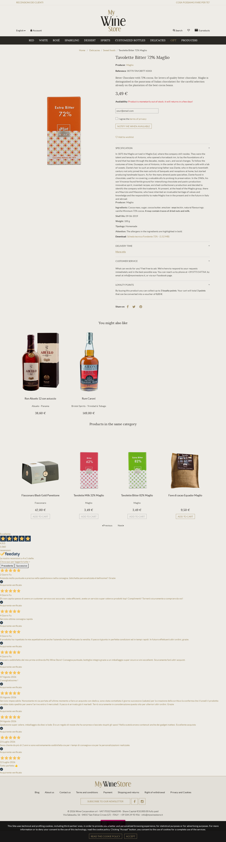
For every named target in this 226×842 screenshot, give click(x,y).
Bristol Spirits (78, 406)
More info (120, 251)
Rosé (56, 40)
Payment (107, 792)
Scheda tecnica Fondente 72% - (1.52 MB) (148, 236)
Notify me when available (133, 126)
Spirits (105, 40)
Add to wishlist (126, 137)
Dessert (90, 40)
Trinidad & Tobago (96, 406)
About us (49, 792)
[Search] (174, 30)
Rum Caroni (88, 398)
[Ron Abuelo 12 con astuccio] (40, 362)
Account (37, 30)
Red (31, 40)
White (43, 40)
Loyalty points (124, 285)
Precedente (7, 565)
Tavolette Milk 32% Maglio (89, 495)
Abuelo (35, 406)
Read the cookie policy (105, 836)
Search (179, 30)
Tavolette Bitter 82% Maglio (137, 495)
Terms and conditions (87, 792)
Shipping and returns (128, 792)
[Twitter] (134, 306)
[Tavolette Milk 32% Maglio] (89, 460)
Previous (107, 525)
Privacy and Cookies (180, 792)
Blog (37, 792)
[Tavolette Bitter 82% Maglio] (137, 460)
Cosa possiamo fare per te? (193, 2)
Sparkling (72, 40)
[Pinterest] (141, 306)
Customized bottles (130, 40)
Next (120, 525)
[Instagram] (142, 801)
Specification (124, 148)
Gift (173, 40)
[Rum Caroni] (89, 362)
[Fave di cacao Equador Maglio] (185, 460)
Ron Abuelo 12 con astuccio (40, 398)
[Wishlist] (188, 30)
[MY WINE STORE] (113, 20)
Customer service (126, 261)
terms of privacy (138, 119)
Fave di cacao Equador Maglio (185, 495)
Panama (45, 406)
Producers (189, 40)
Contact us (65, 792)
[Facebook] (127, 306)
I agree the (132, 119)
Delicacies (157, 40)
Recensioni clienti (29, 2)
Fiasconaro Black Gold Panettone (40, 495)
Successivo (21, 565)
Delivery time (123, 246)
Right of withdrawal (155, 792)
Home (82, 50)
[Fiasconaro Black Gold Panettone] (40, 460)
